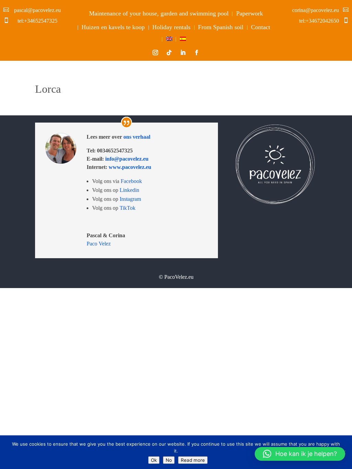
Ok (154, 460)
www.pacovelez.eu (130, 167)
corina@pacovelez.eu (315, 10)
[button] (300, 454)
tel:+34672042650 (319, 21)
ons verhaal (136, 137)
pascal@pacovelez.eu (37, 10)
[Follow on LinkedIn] (182, 52)
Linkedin (129, 190)
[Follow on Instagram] (155, 52)
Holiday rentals (171, 27)
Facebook (131, 181)
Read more (193, 460)
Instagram (130, 199)
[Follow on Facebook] (196, 52)
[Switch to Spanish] (183, 40)
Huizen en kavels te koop (113, 27)
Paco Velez (99, 244)
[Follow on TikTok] (169, 52)
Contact (260, 27)
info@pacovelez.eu (126, 159)
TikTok (127, 208)
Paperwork (249, 13)
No (169, 460)
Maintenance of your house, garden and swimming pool (159, 13)
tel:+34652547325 (37, 21)
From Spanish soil (220, 27)
